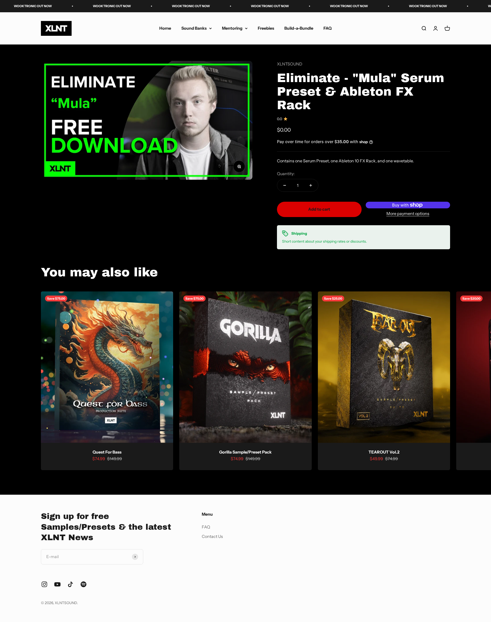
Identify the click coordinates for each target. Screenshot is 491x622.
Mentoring (232, 28)
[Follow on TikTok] (70, 584)
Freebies (266, 28)
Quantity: (286, 173)
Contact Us (212, 536)
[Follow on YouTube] (57, 584)
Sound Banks (194, 28)
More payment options (407, 213)
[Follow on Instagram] (44, 584)
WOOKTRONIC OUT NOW (79, 6)
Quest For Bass (107, 452)
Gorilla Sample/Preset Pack (245, 452)
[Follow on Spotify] (83, 584)
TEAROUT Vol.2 (384, 452)
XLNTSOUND (289, 63)
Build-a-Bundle (298, 28)
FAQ (327, 28)
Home (165, 28)
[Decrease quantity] (284, 185)
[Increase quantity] (310, 185)
